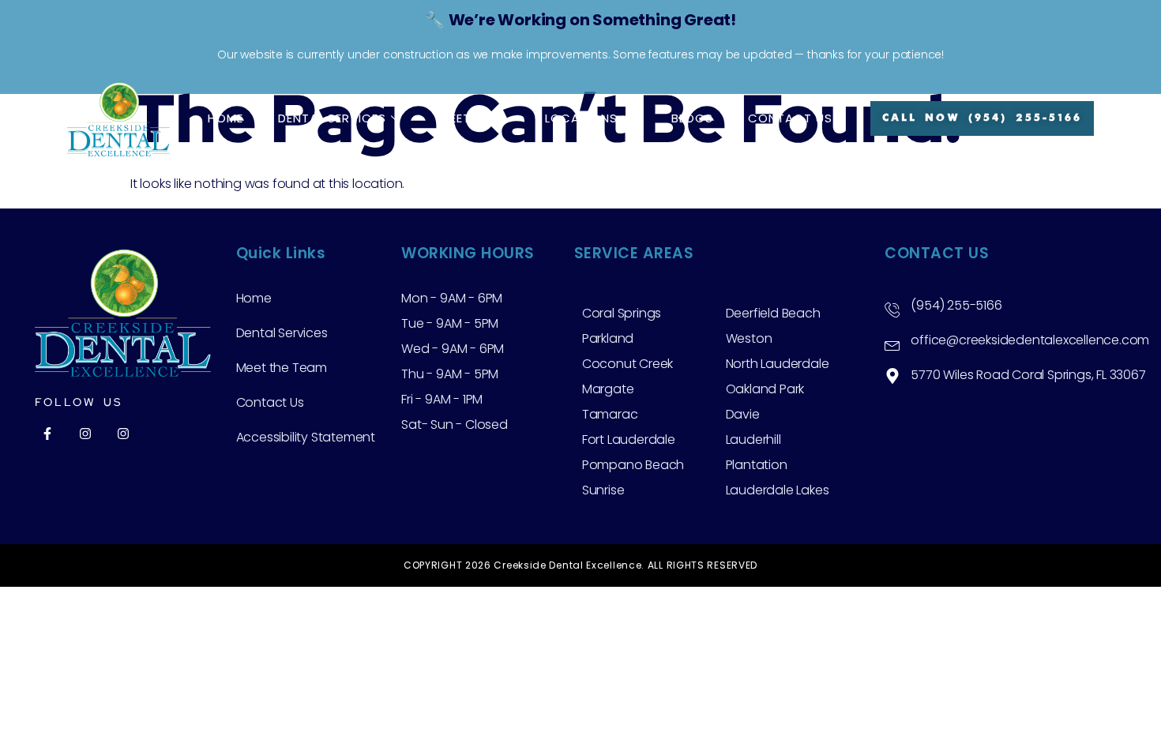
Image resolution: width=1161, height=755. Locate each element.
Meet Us (465, 118)
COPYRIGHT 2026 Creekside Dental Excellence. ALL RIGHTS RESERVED (580, 565)
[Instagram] (85, 433)
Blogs (692, 118)
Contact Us (790, 118)
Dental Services (332, 118)
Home (225, 118)
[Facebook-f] (47, 433)
